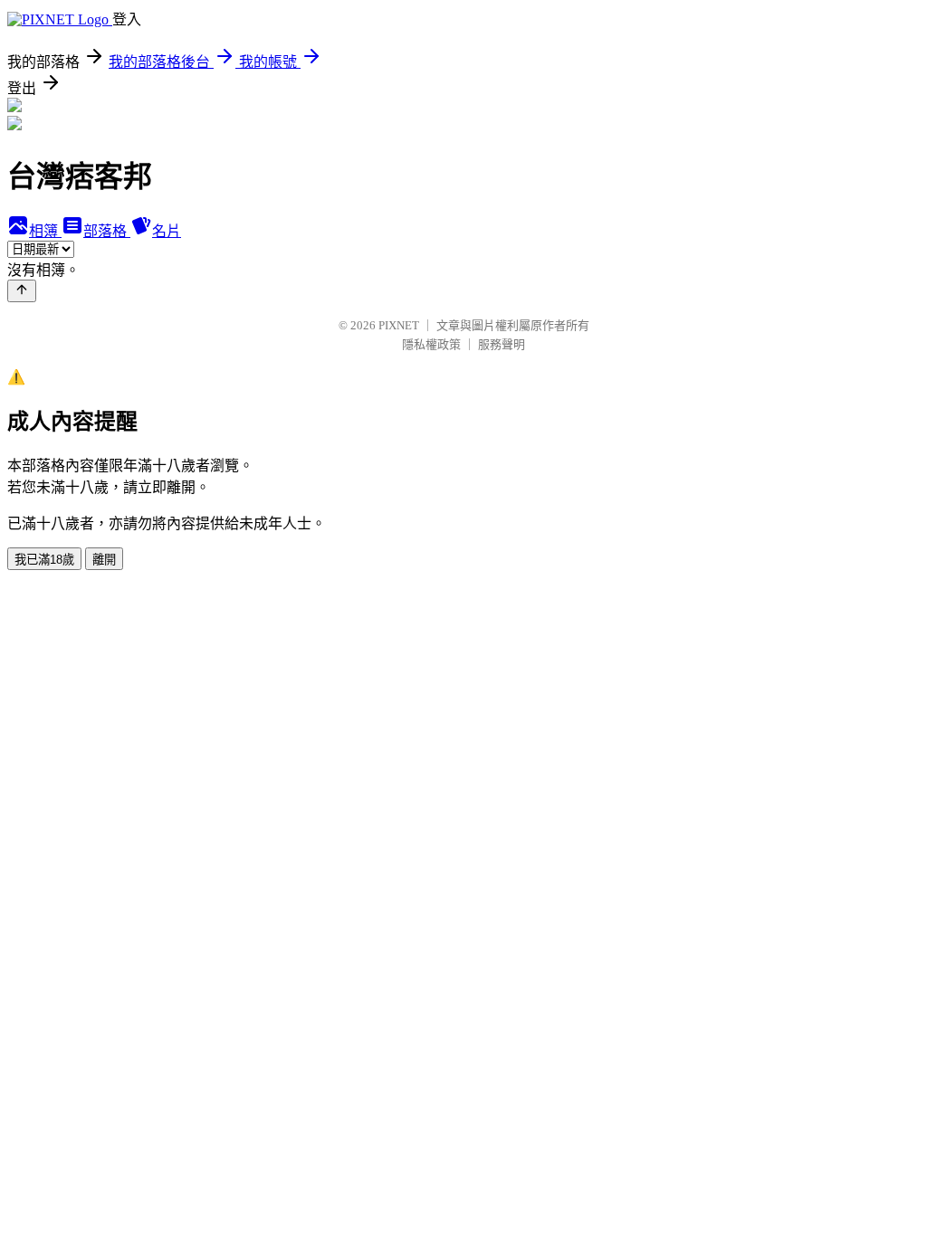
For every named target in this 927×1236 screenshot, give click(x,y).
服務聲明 (501, 344)
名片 (166, 231)
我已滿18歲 (44, 559)
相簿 (45, 231)
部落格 (106, 231)
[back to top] (21, 291)
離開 (104, 559)
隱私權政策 (431, 344)
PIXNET (398, 325)
